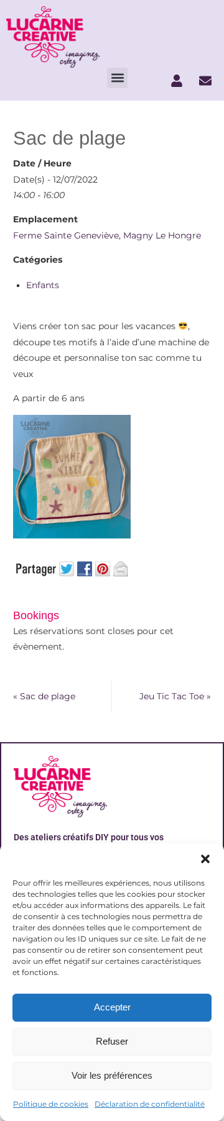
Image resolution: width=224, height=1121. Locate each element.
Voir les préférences (112, 1075)
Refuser (112, 1041)
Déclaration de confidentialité (150, 1104)
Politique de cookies (50, 1104)
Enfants (42, 285)
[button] (205, 859)
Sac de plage (44, 696)
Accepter (112, 1007)
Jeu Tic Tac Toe (175, 696)
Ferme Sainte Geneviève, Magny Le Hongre (107, 235)
